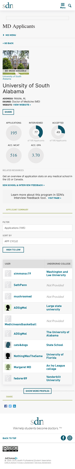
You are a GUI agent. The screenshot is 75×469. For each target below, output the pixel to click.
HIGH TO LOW (13, 249)
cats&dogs (20, 345)
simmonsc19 (22, 273)
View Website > (22, 105)
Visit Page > (54, 198)
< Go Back (8, 43)
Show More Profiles (37, 391)
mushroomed (22, 296)
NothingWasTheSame (28, 356)
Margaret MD (22, 367)
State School (54, 345)
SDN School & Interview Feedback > (24, 185)
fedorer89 (20, 378)
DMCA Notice (10, 462)
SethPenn (20, 285)
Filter (6, 222)
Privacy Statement (25, 462)
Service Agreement (43, 462)
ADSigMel (20, 307)
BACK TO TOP (9, 438)
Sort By (7, 235)
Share (8, 112)
